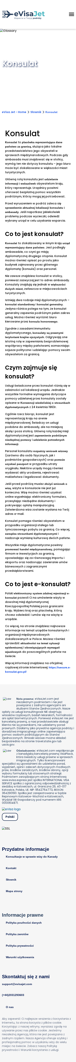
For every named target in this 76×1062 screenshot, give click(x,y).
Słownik (35, 112)
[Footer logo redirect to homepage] (11, 809)
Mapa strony (14, 891)
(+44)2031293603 (13, 995)
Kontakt (11, 868)
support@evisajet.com (17, 984)
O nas (10, 1007)
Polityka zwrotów (17, 934)
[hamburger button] (71, 14)
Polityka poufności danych (24, 922)
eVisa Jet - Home (14, 112)
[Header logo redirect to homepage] (23, 14)
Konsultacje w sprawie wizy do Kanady (32, 856)
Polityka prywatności (20, 945)
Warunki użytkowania (20, 957)
